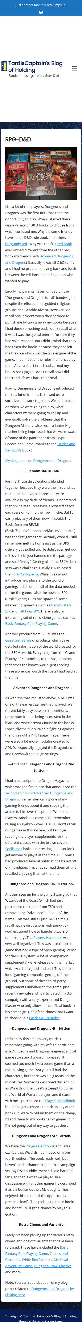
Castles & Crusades (44, 1018)
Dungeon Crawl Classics (52, 1266)
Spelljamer (13, 848)
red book (64, 244)
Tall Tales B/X (28, 611)
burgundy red (16, 244)
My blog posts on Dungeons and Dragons (38, 460)
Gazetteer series (18, 640)
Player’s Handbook (60, 1100)
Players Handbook (47, 937)
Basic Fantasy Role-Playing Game (31, 623)
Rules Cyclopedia (24, 574)
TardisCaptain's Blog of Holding (35, 67)
